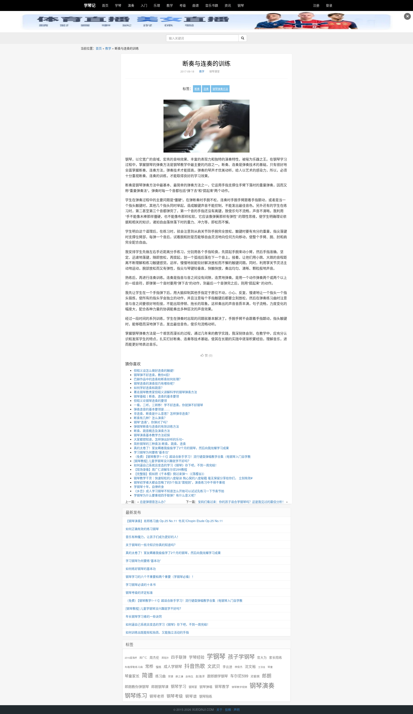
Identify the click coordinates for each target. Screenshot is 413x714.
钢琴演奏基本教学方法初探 (152, 435)
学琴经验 (196, 657)
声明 (237, 709)
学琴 (118, 5)
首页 (105, 5)
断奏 (197, 89)
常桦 (149, 666)
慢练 (158, 667)
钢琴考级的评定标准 (139, 592)
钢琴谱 (191, 696)
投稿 (228, 709)
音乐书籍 (211, 5)
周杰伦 (154, 657)
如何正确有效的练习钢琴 (142, 529)
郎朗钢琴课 (159, 686)
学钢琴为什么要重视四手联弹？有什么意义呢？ (165, 495)
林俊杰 (238, 667)
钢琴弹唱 (205, 686)
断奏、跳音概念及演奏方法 (152, 430)
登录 (329, 5)
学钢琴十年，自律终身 (149, 486)
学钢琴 (216, 656)
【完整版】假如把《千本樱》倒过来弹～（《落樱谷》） (170, 473)
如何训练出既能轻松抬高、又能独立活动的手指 (157, 632)
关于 (219, 709)
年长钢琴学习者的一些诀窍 (144, 616)
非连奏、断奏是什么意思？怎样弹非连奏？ (162, 413)
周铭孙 (165, 657)
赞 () (209, 355)
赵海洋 (200, 676)
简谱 (147, 675)
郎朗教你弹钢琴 (137, 686)
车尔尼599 (239, 675)
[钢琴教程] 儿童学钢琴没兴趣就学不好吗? (161, 461)
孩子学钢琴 (241, 656)
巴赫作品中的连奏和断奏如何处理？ (158, 379)
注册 (316, 5)
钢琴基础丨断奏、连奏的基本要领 (156, 396)
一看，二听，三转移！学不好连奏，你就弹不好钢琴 (168, 405)
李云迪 (227, 667)
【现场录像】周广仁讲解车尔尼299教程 (160, 469)
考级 (182, 5)
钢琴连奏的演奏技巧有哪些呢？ (155, 383)
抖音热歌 (194, 665)
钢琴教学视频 (239, 687)
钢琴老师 (156, 696)
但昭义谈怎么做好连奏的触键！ (155, 370)
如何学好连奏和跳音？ (149, 387)
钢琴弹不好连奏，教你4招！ (153, 374)
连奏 (206, 89)
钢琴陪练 (205, 696)
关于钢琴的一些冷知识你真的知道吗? (151, 544)
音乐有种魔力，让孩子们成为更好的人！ (153, 537)
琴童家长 (132, 675)
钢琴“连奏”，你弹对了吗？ (151, 422)
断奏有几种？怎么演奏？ (150, 418)
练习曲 (160, 676)
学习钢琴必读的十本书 (141, 584)
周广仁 (143, 657)
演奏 (131, 5)
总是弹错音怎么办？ (153, 501)
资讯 (228, 5)
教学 (169, 5)
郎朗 (266, 675)
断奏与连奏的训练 (206, 63)
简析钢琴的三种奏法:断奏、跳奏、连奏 (160, 443)
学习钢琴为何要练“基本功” (151, 452)
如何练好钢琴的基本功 (141, 568)
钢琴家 (193, 687)
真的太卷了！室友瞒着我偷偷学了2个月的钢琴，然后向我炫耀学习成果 (181, 448)
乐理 (157, 5)
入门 (144, 5)
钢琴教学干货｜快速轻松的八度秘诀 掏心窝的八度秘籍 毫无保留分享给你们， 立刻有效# (193, 478)
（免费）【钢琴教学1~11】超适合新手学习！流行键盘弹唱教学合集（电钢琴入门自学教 (192, 456)
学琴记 (90, 5)
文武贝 (213, 666)
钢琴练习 (136, 695)
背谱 (170, 676)
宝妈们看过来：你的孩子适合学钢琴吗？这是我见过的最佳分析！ (241, 501)
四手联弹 (178, 657)
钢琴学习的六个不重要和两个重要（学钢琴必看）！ (160, 576)
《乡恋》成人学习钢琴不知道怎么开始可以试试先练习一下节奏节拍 (179, 491)
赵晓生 (189, 676)
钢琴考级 (174, 696)
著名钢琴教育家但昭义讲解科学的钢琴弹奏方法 (165, 392)
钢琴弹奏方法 (220, 89)
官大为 (262, 657)
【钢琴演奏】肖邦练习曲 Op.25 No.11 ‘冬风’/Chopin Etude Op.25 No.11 (174, 521)
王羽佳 (261, 667)
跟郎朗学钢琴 (217, 676)
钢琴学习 (178, 686)
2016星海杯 (131, 657)
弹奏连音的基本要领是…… (152, 409)
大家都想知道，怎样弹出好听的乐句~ (159, 439)
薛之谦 (179, 676)
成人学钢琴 (173, 666)
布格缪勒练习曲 (134, 667)
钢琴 (240, 5)
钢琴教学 (222, 686)
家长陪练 (275, 657)
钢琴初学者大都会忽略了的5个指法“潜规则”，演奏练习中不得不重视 (179, 482)
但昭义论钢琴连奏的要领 (150, 400)
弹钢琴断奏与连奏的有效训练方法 (156, 426)
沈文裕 (250, 666)
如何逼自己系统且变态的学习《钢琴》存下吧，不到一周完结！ (176, 465)
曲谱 (195, 5)
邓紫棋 (255, 676)
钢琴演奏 (262, 685)
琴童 (270, 667)
